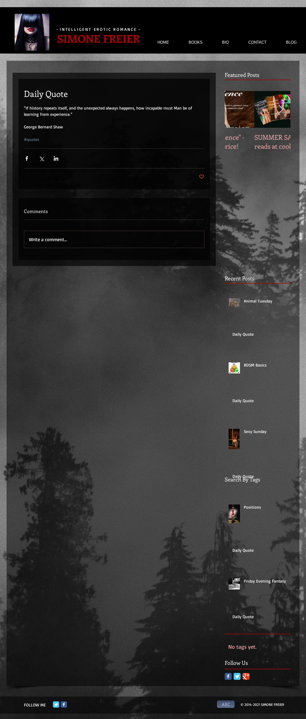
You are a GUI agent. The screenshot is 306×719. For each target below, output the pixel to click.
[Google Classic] (246, 676)
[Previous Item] (234, 109)
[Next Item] (281, 109)
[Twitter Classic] (237, 676)
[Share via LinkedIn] (56, 158)
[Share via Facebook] (27, 158)
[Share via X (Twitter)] (41, 158)
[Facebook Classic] (228, 676)
